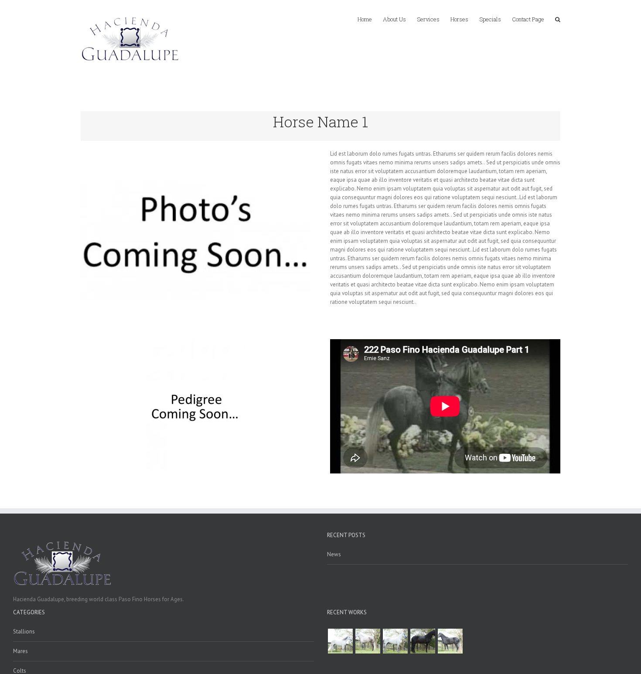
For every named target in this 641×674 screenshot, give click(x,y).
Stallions (24, 631)
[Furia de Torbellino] (368, 641)
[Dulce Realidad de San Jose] (422, 641)
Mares (20, 651)
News (334, 554)
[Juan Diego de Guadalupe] (395, 641)
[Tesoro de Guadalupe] (450, 641)
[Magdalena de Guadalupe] (340, 641)
